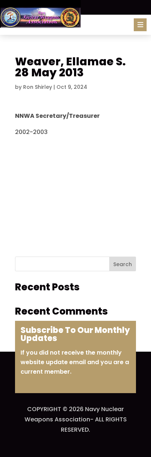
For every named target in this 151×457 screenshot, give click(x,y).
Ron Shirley (37, 87)
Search (122, 264)
